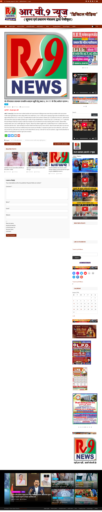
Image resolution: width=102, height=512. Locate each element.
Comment (9, 186)
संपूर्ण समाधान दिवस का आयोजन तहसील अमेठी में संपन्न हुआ (36, 168)
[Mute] (93, 92)
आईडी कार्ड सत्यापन (23, 1)
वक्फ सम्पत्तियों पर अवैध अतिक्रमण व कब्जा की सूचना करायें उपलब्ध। (62, 144)
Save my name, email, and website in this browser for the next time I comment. (11, 227)
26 (81, 309)
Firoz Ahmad (64, 486)
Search (74, 112)
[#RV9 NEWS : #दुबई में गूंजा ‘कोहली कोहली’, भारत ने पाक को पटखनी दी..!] (85, 194)
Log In (29, 1)
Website (8, 215)
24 (74, 309)
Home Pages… (66, 26)
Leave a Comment (25, 107)
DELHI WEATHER (85, 232)
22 (92, 306)
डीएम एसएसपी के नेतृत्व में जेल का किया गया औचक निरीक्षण (14, 144)
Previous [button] (74, 267)
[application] (85, 83)
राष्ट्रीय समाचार (40, 26)
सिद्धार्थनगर (55, 478)
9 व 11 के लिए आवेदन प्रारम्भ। (17, 140)
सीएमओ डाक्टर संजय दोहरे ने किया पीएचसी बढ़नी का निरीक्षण (85, 483)
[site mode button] (93, 26)
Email (8, 208)
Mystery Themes (23, 508)
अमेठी (6, 104)
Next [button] (95, 267)
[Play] (74, 92)
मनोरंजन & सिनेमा (20, 26)
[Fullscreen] (95, 92)
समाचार (73, 26)
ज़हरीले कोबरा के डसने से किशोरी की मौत (61, 500)
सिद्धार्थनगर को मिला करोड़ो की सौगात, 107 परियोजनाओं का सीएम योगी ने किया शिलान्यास (85, 499)
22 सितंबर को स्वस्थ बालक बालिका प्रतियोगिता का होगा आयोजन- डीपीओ (14, 168)
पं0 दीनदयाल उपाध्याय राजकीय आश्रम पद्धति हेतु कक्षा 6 (35, 140)
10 (74, 303)
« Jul (73, 316)
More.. (47, 26)
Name (8, 202)
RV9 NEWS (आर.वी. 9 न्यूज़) (84, 152)
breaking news (57, 26)
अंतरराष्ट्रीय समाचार (30, 26)
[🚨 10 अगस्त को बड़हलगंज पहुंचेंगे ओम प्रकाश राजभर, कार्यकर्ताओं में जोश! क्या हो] (85, 165)
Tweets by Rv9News (77, 249)
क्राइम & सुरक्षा (12, 26)
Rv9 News (15, 107)
